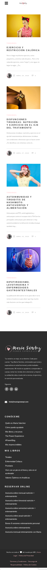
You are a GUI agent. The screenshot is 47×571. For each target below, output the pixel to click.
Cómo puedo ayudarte (14, 427)
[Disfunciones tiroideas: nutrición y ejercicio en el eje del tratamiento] (23, 97)
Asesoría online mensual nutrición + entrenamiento (19, 494)
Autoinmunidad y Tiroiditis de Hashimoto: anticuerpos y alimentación (19, 202)
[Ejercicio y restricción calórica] (23, 25)
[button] (0, 569)
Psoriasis (9, 466)
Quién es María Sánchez (15, 423)
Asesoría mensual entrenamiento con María (23, 532)
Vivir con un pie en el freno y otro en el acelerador (20, 471)
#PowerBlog (10, 440)
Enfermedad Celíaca (13, 461)
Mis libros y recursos (13, 432)
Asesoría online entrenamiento (17, 528)
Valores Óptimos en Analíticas (17, 478)
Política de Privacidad (26, 556)
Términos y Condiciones (18, 561)
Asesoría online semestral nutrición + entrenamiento (20, 510)
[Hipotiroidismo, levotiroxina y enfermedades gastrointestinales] (23, 259)
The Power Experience (14, 436)
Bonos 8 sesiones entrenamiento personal (22, 523)
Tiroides (8, 457)
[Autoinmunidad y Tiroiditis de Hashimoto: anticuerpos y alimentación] (23, 175)
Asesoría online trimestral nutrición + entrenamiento (20, 502)
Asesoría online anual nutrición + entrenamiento (18, 517)
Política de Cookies (30, 565)
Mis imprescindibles (13, 445)
